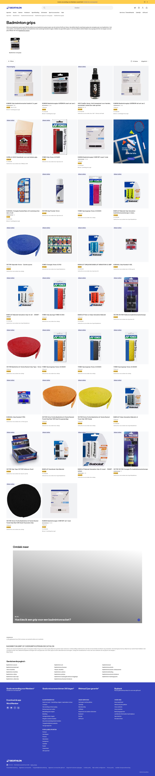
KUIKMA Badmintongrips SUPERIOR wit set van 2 (129, 103)
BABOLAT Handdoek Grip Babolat (53, 469)
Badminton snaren (11, 665)
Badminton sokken (59, 672)
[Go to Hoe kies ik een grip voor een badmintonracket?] (139, 620)
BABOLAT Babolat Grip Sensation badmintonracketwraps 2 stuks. (125, 212)
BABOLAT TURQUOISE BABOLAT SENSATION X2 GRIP (94, 264)
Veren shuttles (10, 669)
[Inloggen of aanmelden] (143, 8)
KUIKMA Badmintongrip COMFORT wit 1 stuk (56, 521)
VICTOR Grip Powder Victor (51, 211)
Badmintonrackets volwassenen (111, 669)
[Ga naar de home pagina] (14, 8)
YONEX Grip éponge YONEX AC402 (53, 315)
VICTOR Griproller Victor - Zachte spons (19, 264)
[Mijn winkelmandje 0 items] (147, 8)
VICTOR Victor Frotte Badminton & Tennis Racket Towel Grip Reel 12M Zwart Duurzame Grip (22, 522)
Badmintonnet (106, 665)
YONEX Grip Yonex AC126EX (51, 157)
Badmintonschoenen (60, 667)
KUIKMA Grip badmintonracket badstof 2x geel (21, 103)
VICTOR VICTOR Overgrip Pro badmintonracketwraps (131, 469)
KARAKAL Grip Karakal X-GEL (123, 264)
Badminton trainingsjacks (110, 676)
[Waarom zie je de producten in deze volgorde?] (131, 61)
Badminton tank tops (12, 676)
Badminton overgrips (15, 52)
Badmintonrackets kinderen (110, 674)
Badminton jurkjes (59, 674)
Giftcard (145, 12)
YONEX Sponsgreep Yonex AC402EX (89, 211)
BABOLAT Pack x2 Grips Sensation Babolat (92, 315)
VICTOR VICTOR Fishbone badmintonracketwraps (130, 315)
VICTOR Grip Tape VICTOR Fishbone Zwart (20, 469)
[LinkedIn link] (18, 707)
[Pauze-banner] (144, 2)
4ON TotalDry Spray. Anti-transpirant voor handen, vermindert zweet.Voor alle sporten (94, 104)
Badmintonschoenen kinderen (63, 679)
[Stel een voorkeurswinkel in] (135, 8)
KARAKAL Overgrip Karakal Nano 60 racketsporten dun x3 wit (23, 212)
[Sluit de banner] (147, 2)
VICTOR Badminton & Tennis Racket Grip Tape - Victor (23, 367)
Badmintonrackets (107, 667)
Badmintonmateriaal (12, 667)
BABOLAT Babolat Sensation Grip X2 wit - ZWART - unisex (23, 316)
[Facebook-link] (7, 707)
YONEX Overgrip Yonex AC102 (51, 264)
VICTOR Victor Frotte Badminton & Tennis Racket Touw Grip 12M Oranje (94, 418)
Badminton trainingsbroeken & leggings (66, 676)
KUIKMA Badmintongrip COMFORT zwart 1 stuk (93, 157)
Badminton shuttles (12, 672)
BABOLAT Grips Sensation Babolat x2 (126, 417)
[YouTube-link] (11, 707)
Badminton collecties (12, 679)
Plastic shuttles (58, 669)
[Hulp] (139, 8)
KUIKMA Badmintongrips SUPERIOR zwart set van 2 (58, 103)
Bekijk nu (131, 158)
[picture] (23, 83)
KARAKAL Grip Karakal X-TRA (15, 417)
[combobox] (145, 61)
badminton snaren (24, 30)
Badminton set (58, 665)
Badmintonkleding (107, 672)
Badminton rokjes (11, 674)
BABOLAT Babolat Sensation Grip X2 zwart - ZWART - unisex (95, 470)
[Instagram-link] (15, 707)
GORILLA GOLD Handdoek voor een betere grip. (22, 157)
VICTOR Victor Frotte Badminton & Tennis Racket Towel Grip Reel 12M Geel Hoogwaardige (58, 418)
